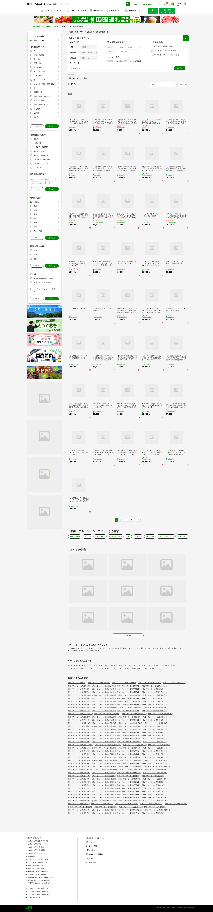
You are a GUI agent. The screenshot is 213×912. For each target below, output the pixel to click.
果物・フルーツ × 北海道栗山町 (79, 723)
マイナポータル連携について (38, 859)
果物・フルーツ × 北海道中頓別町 (157, 766)
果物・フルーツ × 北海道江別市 (79, 701)
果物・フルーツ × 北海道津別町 (128, 754)
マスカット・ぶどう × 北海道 (134, 665)
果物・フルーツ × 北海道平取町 (128, 785)
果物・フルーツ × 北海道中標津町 (130, 766)
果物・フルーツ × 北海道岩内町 (128, 692)
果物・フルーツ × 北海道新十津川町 (80, 745)
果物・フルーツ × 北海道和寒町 (153, 813)
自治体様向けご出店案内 (94, 854)
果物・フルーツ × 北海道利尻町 (103, 810)
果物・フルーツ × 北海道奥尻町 (79, 704)
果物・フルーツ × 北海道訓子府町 (130, 723)
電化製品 (37, 109)
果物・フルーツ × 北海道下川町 (153, 735)
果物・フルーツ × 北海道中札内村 (104, 766)
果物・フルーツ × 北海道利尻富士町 (129, 810)
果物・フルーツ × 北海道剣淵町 (156, 723)
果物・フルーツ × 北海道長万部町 (154, 704)
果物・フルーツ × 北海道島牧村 (79, 735)
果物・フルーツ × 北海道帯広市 (79, 711)
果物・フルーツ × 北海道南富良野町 (154, 797)
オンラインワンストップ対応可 (166, 55)
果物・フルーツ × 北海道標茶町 (79, 732)
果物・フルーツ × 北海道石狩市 (79, 692)
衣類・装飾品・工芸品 (42, 104)
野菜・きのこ (39, 63)
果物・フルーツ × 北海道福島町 (103, 788)
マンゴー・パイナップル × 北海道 (98, 668)
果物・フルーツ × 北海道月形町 (103, 754)
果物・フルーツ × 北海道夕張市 (151, 804)
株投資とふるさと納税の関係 (38, 871)
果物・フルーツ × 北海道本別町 (103, 794)
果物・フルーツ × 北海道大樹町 (129, 748)
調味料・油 (38, 92)
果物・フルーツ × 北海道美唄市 (79, 785)
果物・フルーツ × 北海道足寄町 (103, 686)
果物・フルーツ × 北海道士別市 (103, 732)
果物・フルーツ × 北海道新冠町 (79, 773)
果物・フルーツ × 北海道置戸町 (103, 704)
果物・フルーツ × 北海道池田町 (153, 689)
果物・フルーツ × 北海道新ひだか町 (108, 745)
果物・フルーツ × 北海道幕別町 (128, 794)
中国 (35, 222)
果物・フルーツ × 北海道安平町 (128, 689)
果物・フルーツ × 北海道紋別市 (102, 804)
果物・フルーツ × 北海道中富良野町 (80, 770)
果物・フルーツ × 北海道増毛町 (153, 794)
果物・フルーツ (39, 40)
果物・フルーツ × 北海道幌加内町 (154, 791)
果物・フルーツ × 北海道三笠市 (128, 797)
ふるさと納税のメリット (36, 853)
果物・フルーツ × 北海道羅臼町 (130, 807)
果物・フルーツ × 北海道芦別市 (79, 686)
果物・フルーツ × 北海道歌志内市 (80, 695)
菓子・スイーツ (39, 80)
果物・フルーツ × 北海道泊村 (155, 760)
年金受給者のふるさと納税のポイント (41, 883)
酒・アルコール (39, 71)
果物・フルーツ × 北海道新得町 (154, 742)
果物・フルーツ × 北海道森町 (78, 804)
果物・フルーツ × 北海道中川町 (79, 766)
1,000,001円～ (39, 168)
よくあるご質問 (91, 846)
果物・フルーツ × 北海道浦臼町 (105, 695)
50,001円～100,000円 (41, 155)
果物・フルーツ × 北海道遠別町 (129, 701)
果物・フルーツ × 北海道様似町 (129, 726)
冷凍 (35, 254)
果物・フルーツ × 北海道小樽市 (79, 707)
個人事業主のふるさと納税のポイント (41, 877)
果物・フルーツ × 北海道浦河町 (129, 695)
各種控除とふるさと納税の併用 (39, 874)
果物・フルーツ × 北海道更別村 (154, 726)
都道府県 (73, 53)
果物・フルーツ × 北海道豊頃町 (103, 763)
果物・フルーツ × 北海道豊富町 (128, 763)
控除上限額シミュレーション (96, 838)
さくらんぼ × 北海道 (168, 665)
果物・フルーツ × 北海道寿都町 (134, 745)
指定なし (37, 139)
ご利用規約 (90, 858)
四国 (35, 227)
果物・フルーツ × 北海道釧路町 (128, 720)
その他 (36, 117)
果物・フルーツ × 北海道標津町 (128, 732)
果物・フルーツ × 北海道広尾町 (128, 782)
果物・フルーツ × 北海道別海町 (79, 791)
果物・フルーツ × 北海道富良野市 (129, 788)
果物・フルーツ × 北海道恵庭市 (153, 698)
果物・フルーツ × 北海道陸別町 (79, 810)
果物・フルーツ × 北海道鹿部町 (154, 729)
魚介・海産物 (39, 55)
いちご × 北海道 (153, 665)
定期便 (36, 113)
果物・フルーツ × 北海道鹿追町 (129, 729)
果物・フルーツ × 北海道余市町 (106, 807)
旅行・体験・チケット (42, 96)
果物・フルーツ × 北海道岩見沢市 (154, 692)
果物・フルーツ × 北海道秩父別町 (154, 751)
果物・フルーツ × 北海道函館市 (153, 776)
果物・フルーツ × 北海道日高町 (103, 782)
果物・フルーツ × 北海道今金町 (103, 692)
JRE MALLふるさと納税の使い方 (39, 894)
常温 (35, 259)
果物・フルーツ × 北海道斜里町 (103, 739)
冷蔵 (35, 250)
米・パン (37, 59)
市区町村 (73, 58)
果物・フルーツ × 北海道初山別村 (129, 739)
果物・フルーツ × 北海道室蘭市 (105, 801)
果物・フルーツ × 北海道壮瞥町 (105, 748)
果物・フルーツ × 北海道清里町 (79, 720)
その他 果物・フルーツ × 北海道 (143, 668)
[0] (165, 4)
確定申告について (34, 856)
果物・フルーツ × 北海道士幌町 (153, 732)
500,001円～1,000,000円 (43, 164)
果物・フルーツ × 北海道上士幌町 (154, 711)
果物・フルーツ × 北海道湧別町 (176, 804)
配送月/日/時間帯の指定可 (43, 278)
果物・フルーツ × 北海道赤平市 (149, 683)
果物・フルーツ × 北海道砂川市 (159, 745)
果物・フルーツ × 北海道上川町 (128, 711)
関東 (35, 210)
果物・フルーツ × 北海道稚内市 (128, 813)
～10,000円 (38, 143)
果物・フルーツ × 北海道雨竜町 (79, 698)
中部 (35, 214)
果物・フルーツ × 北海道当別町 (129, 757)
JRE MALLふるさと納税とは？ (39, 891)
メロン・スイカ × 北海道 (113, 665)
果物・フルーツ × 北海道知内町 (103, 742)
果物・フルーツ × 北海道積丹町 (79, 739)
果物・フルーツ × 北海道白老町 (154, 739)
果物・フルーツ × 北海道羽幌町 (79, 779)
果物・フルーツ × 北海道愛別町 (99, 683)
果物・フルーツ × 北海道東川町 (79, 782)
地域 (71, 47)
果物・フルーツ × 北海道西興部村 (129, 773)
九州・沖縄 (38, 231)
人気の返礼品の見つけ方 (36, 897)
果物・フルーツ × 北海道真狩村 (79, 797)
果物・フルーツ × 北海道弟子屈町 (104, 757)
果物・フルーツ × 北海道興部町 (128, 704)
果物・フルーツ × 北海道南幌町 (156, 770)
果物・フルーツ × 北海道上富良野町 (106, 714)
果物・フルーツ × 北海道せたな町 (80, 748)
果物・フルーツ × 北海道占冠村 (128, 735)
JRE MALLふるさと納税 (41, 26)
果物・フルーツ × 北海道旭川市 (174, 683)
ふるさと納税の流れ (35, 844)
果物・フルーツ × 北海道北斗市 (103, 791)
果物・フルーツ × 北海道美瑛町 (153, 782)
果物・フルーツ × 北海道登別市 (128, 776)
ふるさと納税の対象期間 (36, 850)
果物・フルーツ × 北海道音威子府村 (105, 707)
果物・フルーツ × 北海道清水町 (103, 735)
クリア (36, 126)
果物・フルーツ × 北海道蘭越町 (155, 807)
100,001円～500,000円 (42, 160)
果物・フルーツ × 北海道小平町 (103, 711)
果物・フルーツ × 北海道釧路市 (103, 720)
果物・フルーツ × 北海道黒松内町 (104, 723)
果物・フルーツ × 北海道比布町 (153, 785)
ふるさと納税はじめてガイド (38, 841)
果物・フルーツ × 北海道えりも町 (104, 701)
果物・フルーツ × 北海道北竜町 (128, 791)
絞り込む (52, 126)
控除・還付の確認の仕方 (36, 865)
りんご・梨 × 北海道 (95, 665)
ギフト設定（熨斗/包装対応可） (166, 50)
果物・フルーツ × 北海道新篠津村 (129, 742)
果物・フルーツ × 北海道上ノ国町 (80, 714)
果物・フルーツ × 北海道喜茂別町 (104, 717)
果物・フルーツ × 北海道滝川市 (79, 751)
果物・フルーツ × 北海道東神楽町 (155, 779)
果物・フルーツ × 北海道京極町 (129, 717)
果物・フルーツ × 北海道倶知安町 (154, 720)
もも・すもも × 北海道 (76, 668)
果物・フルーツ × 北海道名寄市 (131, 770)
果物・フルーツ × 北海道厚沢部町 (154, 686)
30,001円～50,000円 (41, 151)
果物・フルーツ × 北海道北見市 (79, 717)
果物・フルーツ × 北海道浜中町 (129, 779)
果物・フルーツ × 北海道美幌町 (103, 785)
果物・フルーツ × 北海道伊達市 (128, 751)
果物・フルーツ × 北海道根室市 (103, 776)
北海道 (55, 26)
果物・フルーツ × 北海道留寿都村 (157, 810)
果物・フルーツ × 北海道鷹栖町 (154, 748)
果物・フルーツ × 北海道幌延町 (79, 794)
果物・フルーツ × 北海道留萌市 (79, 813)
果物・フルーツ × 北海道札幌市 (105, 726)
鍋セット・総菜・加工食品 (44, 84)
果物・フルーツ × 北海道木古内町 (134, 714)
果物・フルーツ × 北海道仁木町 (103, 773)
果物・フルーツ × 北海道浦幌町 (154, 695)
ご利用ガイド (90, 842)
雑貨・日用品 (39, 100)
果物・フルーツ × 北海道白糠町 (79, 742)
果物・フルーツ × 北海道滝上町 (103, 751)
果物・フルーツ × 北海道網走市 (103, 689)
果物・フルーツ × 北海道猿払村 (79, 729)
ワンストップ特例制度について (39, 862)
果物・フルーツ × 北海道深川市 (79, 788)
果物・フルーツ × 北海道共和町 (154, 717)
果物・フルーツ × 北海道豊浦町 (79, 763)
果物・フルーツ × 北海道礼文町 (103, 813)
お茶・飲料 (38, 76)
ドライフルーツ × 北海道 (121, 668)
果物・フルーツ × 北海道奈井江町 (154, 763)
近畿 (35, 218)
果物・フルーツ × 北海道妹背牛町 (155, 801)
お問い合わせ (90, 850)
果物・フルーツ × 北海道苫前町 (131, 760)
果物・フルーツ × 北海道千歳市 (79, 754)
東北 (35, 206)
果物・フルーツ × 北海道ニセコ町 (155, 773)
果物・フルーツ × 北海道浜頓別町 (104, 779)
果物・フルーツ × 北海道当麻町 (154, 757)
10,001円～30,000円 (41, 147)
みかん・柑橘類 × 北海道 (76, 665)
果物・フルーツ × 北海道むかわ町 (80, 801)
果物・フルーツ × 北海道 (76, 683)
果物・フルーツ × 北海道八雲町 (126, 804)
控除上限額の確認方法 (36, 868)
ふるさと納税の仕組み (36, 847)
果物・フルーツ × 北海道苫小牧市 (106, 760)
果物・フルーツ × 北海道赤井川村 (124, 683)
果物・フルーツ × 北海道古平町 (154, 788)
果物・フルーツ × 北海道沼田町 (79, 776)
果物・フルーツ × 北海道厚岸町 (128, 686)
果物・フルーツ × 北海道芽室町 (129, 801)
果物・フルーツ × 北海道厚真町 (79, 689)
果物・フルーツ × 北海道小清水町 (80, 726)
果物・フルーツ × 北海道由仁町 (81, 807)
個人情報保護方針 (92, 862)
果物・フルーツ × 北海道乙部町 (156, 707)
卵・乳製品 (38, 67)
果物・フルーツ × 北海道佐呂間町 (104, 729)
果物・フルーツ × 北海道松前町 (103, 797)
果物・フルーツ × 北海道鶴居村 (153, 754)
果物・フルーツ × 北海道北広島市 (160, 714)
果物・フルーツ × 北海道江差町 (128, 698)
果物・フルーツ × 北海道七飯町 (106, 770)
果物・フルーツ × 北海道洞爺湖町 (80, 760)
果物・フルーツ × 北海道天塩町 (79, 757)
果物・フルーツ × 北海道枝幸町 (103, 698)
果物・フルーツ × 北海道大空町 (154, 701)
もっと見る (127, 635)
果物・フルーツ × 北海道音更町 (131, 707)
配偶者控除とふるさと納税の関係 (39, 880)
